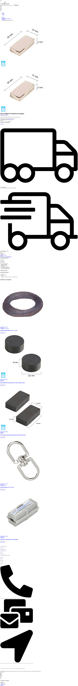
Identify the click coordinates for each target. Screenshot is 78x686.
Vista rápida (2, 327)
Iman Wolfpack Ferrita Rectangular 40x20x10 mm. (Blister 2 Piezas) (13, 434)
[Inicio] (39, 673)
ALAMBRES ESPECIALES (4, 328)
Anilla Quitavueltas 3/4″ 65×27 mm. (7, 487)
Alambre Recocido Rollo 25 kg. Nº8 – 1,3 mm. (8, 330)
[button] (2, 385)
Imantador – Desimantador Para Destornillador (9, 539)
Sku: (1, 252)
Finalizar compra (2, 684)
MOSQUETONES (3, 485)
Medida (1, 119)
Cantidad (1, 120)
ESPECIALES (2, 537)
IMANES (3, 19)
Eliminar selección (10, 119)
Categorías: (2, 254)
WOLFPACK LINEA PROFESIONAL (6, 256)
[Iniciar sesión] (0, 6)
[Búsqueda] (39, 7)
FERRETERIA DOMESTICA (6, 18)
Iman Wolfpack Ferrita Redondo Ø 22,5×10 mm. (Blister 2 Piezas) (12, 382)
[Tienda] (39, 674)
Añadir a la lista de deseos (4, 114)
